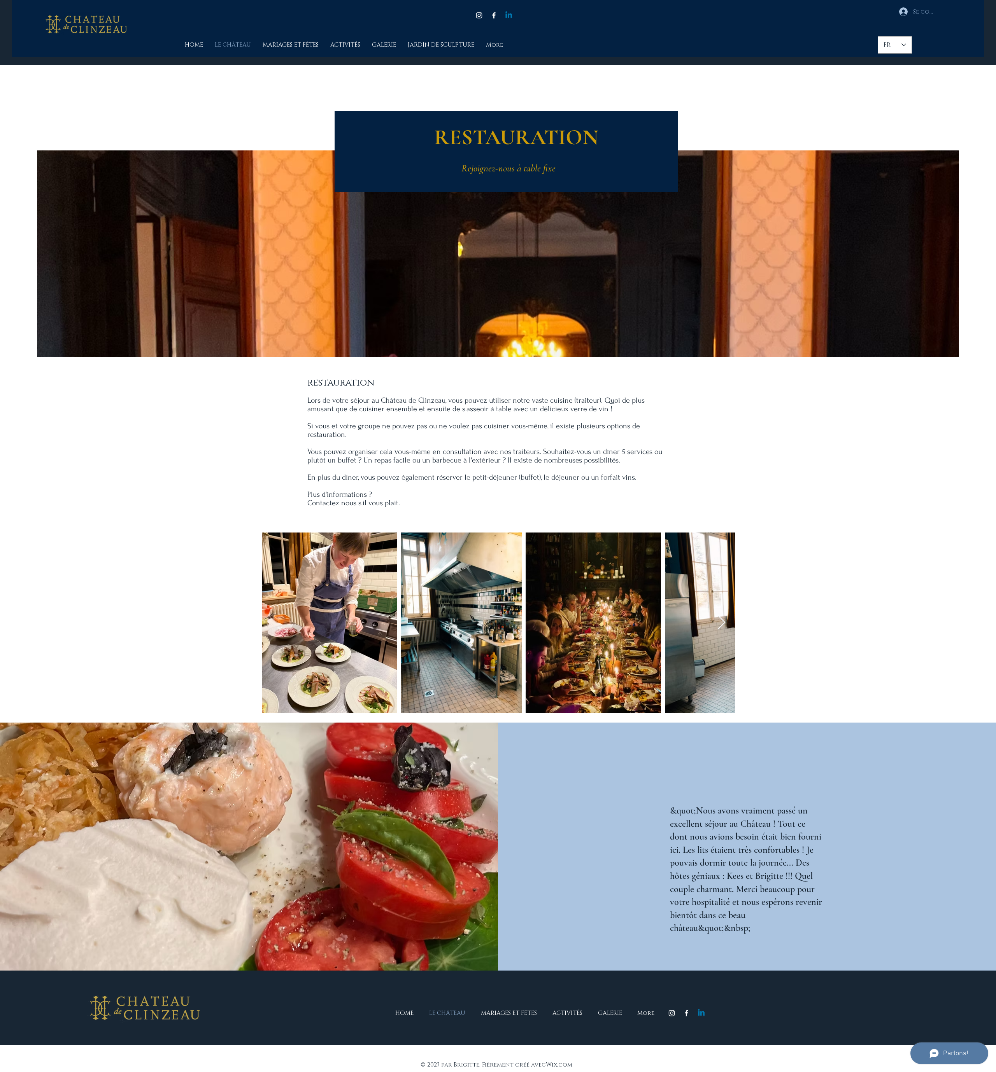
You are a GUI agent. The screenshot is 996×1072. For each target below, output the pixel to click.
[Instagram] (479, 15)
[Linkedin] (509, 15)
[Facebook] (494, 15)
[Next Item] (721, 622)
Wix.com (559, 1065)
